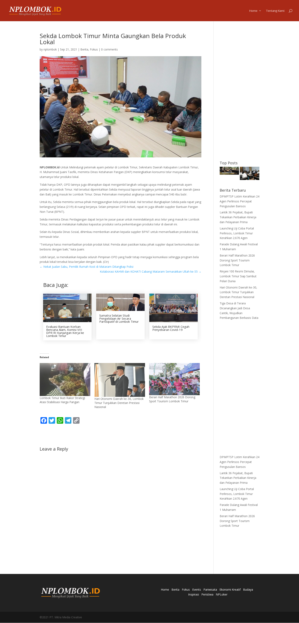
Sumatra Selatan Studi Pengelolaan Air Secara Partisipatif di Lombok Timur (119, 318)
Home (253, 11)
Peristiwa (207, 594)
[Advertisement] (239, 94)
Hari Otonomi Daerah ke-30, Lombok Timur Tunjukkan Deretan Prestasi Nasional (119, 403)
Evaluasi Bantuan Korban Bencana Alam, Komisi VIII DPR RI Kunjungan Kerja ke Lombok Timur (65, 331)
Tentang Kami (275, 11)
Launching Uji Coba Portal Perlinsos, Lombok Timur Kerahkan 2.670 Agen (237, 233)
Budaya (248, 589)
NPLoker (221, 594)
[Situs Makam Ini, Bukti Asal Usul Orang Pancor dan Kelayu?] (229, 171)
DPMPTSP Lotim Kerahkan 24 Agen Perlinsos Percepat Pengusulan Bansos (239, 201)
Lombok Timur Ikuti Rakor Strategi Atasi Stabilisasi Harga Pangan (62, 400)
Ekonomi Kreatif (230, 589)
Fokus (94, 49)
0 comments (109, 49)
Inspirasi (193, 594)
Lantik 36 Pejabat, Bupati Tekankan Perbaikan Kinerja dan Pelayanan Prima (238, 217)
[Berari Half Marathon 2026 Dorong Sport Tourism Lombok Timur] (174, 379)
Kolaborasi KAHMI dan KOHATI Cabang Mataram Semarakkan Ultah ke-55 (150, 271)
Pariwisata (210, 589)
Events (196, 589)
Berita (84, 49)
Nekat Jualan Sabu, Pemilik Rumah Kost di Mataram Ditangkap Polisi (86, 267)
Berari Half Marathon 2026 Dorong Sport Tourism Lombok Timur (172, 399)
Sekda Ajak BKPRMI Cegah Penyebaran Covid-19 (170, 328)
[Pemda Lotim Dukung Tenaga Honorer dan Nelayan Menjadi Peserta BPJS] (249, 174)
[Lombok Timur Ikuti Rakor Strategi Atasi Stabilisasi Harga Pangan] (65, 379)
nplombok (50, 49)
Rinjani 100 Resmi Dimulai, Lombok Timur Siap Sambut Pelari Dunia (238, 276)
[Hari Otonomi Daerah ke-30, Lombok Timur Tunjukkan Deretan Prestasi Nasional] (119, 380)
